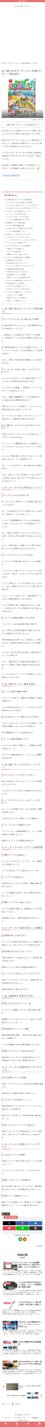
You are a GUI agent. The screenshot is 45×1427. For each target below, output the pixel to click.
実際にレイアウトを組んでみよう (17, 254)
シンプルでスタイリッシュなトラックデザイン (22, 240)
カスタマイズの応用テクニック (17, 286)
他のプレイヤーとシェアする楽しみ (18, 289)
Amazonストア (37, 113)
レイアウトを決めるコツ (15, 251)
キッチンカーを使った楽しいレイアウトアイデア (22, 205)
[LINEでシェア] (22, 1228)
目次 (9, 195)
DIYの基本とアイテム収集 (15, 283)
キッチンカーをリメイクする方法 (17, 217)
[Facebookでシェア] (22, 1223)
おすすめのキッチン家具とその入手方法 (20, 228)
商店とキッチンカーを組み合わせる (18, 277)
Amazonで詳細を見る (11, 175)
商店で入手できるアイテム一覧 (17, 272)
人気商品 (6, 1214)
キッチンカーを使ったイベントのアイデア (20, 266)
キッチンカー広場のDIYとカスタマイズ (19, 280)
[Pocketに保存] (9, 1228)
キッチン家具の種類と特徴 (15, 225)
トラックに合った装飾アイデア (17, 243)
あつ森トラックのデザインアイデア (18, 234)
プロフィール (21, 1418)
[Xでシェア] (9, 1223)
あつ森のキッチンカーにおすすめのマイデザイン (22, 208)
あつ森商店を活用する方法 (15, 269)
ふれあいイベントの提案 (15, 295)
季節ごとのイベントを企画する (17, 298)
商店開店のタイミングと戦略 (16, 274)
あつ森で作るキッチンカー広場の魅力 (19, 199)
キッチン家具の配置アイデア (16, 231)
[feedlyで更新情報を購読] (20, 1239)
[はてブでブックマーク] (35, 1223)
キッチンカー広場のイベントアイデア (19, 292)
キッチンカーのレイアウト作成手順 (18, 246)
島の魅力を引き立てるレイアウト (17, 263)
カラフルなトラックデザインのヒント (19, 237)
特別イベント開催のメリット (16, 300)
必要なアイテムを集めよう (15, 249)
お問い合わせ (23, 1420)
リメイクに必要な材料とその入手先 (18, 219)
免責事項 (35, 1418)
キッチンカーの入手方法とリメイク (18, 211)
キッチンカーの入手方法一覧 (16, 214)
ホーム (7, 1418)
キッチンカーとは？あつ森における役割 (20, 202)
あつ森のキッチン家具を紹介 (16, 223)
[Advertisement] (22, 34)
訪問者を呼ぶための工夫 (15, 260)
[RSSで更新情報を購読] (25, 1239)
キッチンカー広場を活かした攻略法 (18, 257)
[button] (35, 1228)
